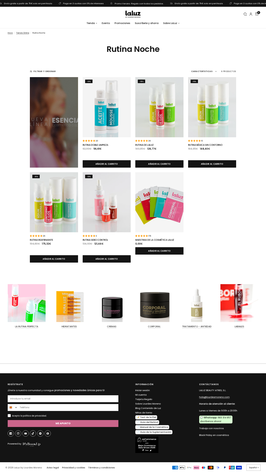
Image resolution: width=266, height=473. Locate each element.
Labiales (239, 326)
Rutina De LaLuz (144, 145)
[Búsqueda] (245, 14)
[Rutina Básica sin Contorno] (212, 107)
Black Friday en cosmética (214, 435)
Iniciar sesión (142, 390)
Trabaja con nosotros (211, 428)
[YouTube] (25, 433)
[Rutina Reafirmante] (54, 202)
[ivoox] (48, 433)
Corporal (154, 326)
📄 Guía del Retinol (147, 422)
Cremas (111, 326)
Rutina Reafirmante (41, 240)
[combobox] (13, 407)
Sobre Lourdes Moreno (148, 403)
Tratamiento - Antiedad (197, 326)
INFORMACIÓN (144, 384)
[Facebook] (11, 433)
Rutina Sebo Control (95, 240)
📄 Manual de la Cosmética (152, 427)
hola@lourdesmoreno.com (214, 397)
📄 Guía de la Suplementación (154, 432)
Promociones (122, 23)
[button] (89, 140)
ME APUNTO (63, 423)
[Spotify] (40, 433)
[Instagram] (18, 433)
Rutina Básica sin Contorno (205, 145)
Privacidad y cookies (73, 467)
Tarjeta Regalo (143, 399)
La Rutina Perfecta (26, 326)
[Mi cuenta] (251, 14)
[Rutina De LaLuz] (159, 107)
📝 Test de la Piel (146, 417)
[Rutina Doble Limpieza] (107, 107)
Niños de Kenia (143, 412)
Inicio (10, 33)
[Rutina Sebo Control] (107, 202)
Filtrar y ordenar (45, 71)
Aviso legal (53, 467)
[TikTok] (33, 433)
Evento (106, 23)
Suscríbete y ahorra (147, 23)
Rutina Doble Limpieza (95, 145)
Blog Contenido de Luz (148, 408)
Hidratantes (69, 326)
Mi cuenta (141, 394)
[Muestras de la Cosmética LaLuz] (159, 202)
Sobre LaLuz (170, 23)
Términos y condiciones (101, 467)
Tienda (91, 23)
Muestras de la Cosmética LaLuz (154, 240)
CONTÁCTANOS (209, 384)
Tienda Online (22, 33)
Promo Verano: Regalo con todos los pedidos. (139, 3)
